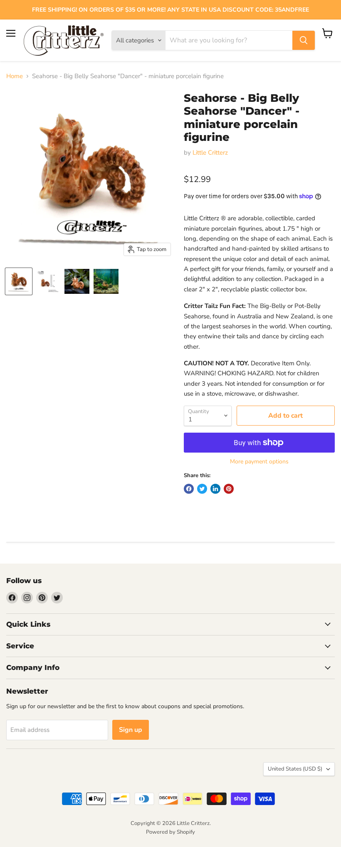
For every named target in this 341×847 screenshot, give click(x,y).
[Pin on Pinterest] (229, 489)
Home (14, 76)
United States (295, 769)
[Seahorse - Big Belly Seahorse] (77, 281)
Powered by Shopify (170, 832)
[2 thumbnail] (18, 281)
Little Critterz (210, 152)
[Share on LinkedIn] (215, 489)
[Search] (303, 40)
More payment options (259, 461)
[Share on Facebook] (189, 489)
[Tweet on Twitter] (202, 489)
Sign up (130, 729)
